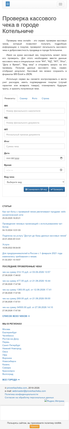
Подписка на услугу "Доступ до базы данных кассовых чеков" (34, 235)
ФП (6, 129)
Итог (6, 141)
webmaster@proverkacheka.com (29, 390)
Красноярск (8, 370)
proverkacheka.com (17, 387)
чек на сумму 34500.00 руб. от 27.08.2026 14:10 (27, 307)
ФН (6, 105)
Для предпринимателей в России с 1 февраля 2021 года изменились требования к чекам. (32, 255)
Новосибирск (9, 361)
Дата (6, 153)
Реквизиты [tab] (9, 98)
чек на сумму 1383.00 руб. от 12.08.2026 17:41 (27, 289)
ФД (6, 117)
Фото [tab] (34, 98)
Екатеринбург (9, 332)
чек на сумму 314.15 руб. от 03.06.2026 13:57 (26, 271)
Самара (6, 367)
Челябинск (8, 335)
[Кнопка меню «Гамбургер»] (60, 4)
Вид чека (9, 176)
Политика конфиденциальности (21, 394)
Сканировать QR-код (37, 189)
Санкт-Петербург (11, 345)
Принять (35, 426)
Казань (6, 364)
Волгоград (7, 373)
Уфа (4, 354)
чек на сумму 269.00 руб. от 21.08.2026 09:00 (26, 298)
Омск (5, 351)
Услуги (5, 244)
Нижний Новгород (11, 348)
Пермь (5, 341)
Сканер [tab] (23, 98)
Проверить (58, 189)
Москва (6, 329)
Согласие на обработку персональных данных (29, 397)
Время (7, 164)
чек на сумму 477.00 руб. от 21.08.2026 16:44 (26, 280)
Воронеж (7, 357)
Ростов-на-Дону (10, 338)
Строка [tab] (45, 98)
